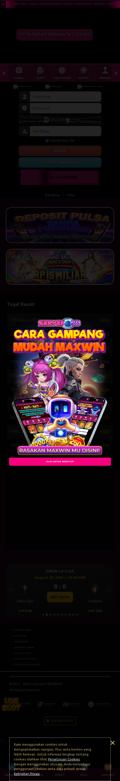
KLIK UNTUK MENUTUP (60, 461)
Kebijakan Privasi (27, 773)
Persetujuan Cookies (64, 759)
